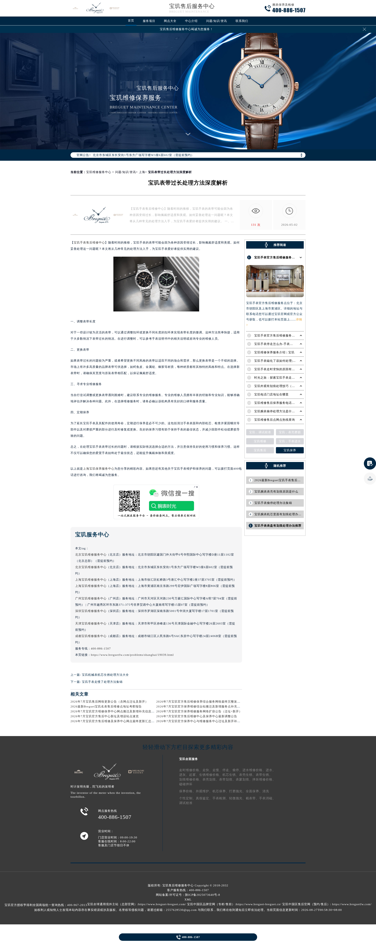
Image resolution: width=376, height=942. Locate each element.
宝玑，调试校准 (260, 432)
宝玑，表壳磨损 (290, 432)
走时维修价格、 (190, 770)
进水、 (271, 770)
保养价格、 (187, 791)
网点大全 (170, 21)
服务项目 (149, 21)
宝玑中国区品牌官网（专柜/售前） (211, 904)
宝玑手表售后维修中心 (89, 242)
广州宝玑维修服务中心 (91, 598)
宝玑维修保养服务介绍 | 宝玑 (274, 352)
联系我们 (242, 21)
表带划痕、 (227, 779)
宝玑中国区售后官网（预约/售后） (306, 904)
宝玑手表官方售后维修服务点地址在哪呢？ (284, 257)
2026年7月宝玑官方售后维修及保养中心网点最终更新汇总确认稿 (115, 721)
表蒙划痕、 (244, 779)
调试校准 (186, 803)
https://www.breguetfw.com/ (351, 904)
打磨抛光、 (237, 791)
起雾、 (194, 774)
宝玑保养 (290, 450)
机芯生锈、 (230, 774)
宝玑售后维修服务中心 (178, 885)
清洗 (265, 791)
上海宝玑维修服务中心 (91, 579)
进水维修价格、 (254, 770)
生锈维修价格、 (210, 774)
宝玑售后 (260, 450)
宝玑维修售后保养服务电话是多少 (277, 402)
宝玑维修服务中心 (98, 172)
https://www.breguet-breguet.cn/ (258, 904)
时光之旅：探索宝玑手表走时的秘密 (279, 377)
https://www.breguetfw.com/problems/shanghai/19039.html (132, 654)
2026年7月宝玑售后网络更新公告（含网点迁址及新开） (109, 701)
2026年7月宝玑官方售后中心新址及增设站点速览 (104, 716)
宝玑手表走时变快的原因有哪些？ (277, 369)
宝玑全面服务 (188, 759)
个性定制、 (187, 798)
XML (188, 899)
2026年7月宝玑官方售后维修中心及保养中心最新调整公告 (196, 716)
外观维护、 (204, 791)
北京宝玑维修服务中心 (91, 554)
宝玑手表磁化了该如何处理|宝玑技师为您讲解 (286, 360)
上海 (142, 172)
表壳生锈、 (247, 774)
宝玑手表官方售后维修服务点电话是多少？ (284, 335)
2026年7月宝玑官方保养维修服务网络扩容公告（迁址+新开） (199, 711)
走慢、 (217, 770)
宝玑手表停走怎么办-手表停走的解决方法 (283, 344)
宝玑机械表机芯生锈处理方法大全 (105, 674)
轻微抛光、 (237, 798)
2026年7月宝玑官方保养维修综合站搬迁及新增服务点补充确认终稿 (203, 706)
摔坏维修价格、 (264, 779)
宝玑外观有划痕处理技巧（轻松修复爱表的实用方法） (291, 386)
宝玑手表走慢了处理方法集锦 (102, 681)
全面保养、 (254, 791)
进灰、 (184, 774)
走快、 (207, 770)
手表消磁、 (267, 798)
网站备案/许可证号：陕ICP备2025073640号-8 (188, 894)
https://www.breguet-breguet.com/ (162, 904)
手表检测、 (220, 798)
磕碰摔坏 (186, 784)
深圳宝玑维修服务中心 (91, 611)
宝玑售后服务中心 (192, 6)
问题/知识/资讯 (216, 21)
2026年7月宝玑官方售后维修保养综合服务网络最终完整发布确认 (201, 701)
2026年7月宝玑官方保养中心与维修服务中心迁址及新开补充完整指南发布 (207, 721)
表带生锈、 (264, 774)
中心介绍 (191, 21)
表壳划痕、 (210, 779)
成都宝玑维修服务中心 (91, 636)
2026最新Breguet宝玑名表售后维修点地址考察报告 (106, 706)
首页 (131, 20)
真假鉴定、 (204, 798)
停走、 (227, 770)
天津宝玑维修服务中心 (91, 623)
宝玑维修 (260, 441)
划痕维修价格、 (190, 779)
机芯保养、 (220, 791)
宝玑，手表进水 (290, 441)
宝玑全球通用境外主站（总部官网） (112, 904)
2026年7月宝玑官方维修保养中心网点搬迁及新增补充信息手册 (114, 711)
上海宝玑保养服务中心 (98, 468)
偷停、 (237, 770)
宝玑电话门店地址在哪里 (271, 394)
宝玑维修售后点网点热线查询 (274, 419)
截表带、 (252, 798)
